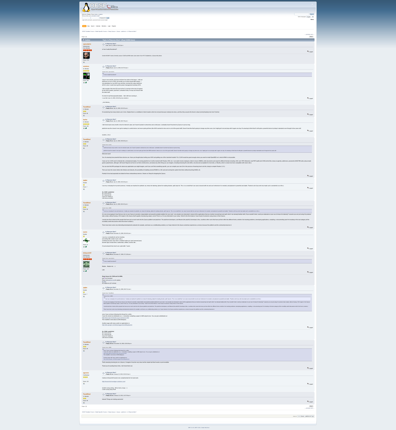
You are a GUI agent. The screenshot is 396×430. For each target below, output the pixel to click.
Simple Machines (205, 427)
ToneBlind (86, 107)
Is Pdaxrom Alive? (110, 43)
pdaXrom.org (111, 280)
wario (85, 232)
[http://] (86, 82)
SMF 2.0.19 (191, 427)
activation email (95, 15)
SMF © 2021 (198, 427)
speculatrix (87, 44)
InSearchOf (87, 253)
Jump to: (295, 416)
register (101, 14)
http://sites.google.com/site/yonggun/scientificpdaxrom (117, 325)
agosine (86, 373)
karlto (85, 119)
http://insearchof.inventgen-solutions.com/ (113, 381)
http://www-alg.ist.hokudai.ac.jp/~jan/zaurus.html (115, 318)
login (96, 14)
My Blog (104, 281)
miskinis (86, 66)
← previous (307, 34)
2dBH (85, 180)
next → (312, 34)
